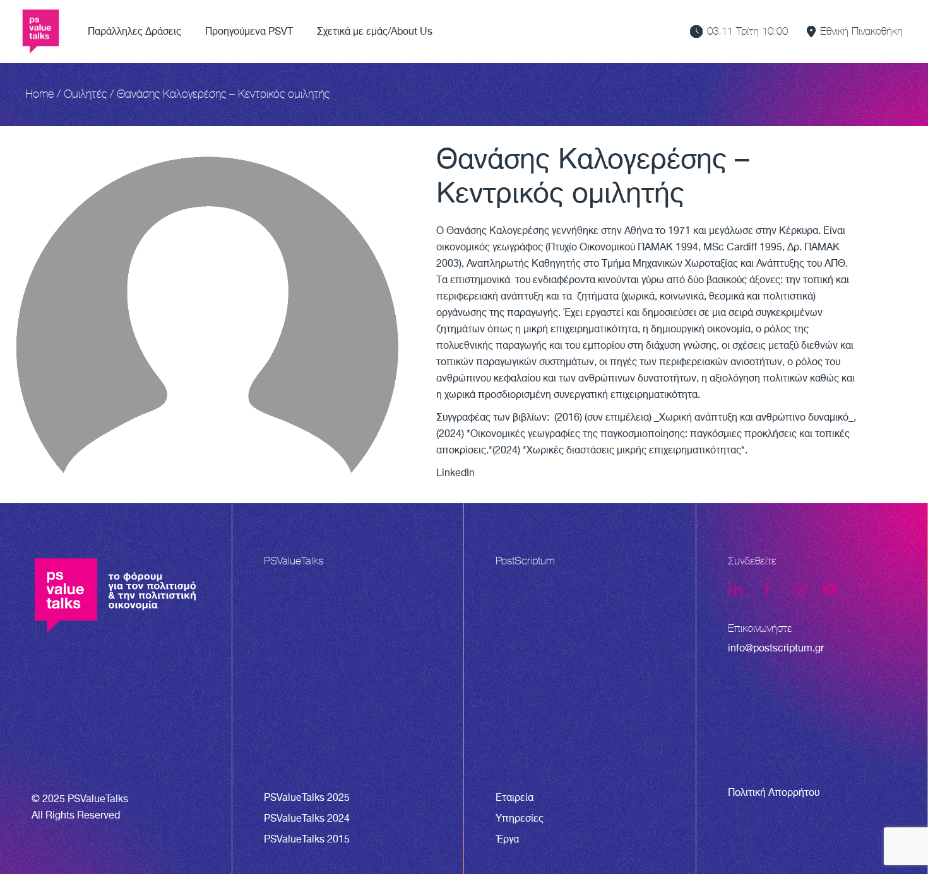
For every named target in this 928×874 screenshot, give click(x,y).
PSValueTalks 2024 (307, 818)
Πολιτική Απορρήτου (773, 792)
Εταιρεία (514, 797)
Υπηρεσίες (520, 818)
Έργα (507, 839)
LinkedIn (455, 472)
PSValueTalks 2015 (307, 839)
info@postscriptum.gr (776, 648)
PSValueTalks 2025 (307, 797)
